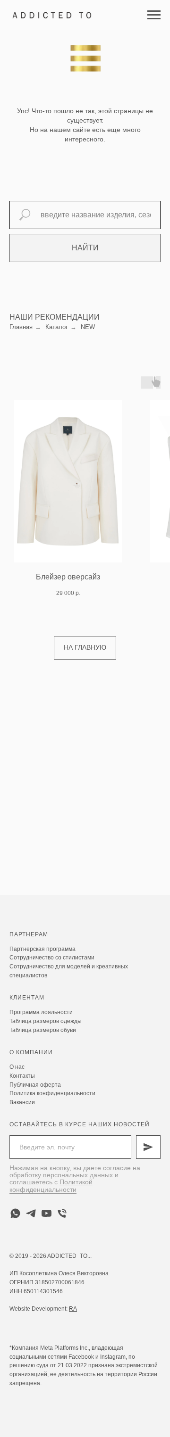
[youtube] (46, 1213)
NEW (88, 326)
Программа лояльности (41, 1012)
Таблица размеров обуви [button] (42, 1030)
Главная (21, 326)
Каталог (56, 326)
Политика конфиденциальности (52, 1093)
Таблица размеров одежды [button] (45, 1021)
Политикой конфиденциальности (51, 1185)
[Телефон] (62, 1213)
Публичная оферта (35, 1085)
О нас (17, 1067)
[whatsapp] (15, 1213)
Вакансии (22, 1102)
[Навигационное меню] (154, 15)
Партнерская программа (42, 949)
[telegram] (31, 1213)
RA (73, 1308)
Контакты (22, 1076)
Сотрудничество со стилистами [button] (51, 957)
